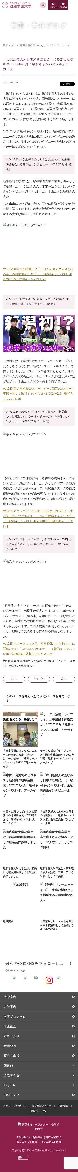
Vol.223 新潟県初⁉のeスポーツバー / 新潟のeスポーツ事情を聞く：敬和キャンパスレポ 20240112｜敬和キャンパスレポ (39, 394)
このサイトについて (14, 1106)
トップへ (39, 678)
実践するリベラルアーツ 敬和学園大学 (17, 2)
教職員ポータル (39, 1111)
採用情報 (63, 1106)
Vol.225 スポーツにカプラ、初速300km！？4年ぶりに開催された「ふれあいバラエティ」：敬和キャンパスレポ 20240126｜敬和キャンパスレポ (39, 648)
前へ (14, 678)
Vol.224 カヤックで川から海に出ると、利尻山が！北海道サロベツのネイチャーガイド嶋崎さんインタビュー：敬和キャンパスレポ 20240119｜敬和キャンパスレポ (39, 518)
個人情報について (41, 1106)
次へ (64, 678)
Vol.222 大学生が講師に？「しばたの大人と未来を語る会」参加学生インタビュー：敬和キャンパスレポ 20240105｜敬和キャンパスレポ (38, 274)
